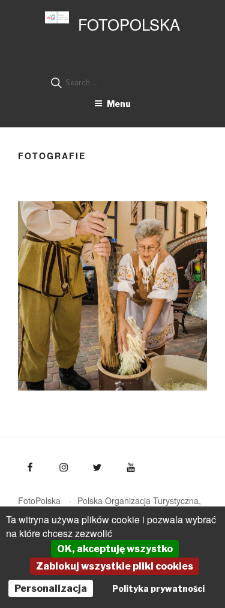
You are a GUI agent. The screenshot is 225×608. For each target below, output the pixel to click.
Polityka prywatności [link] (158, 588)
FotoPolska (129, 24)
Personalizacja (50, 588)
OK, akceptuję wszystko (115, 549)
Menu (119, 104)
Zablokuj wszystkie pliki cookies (114, 566)
